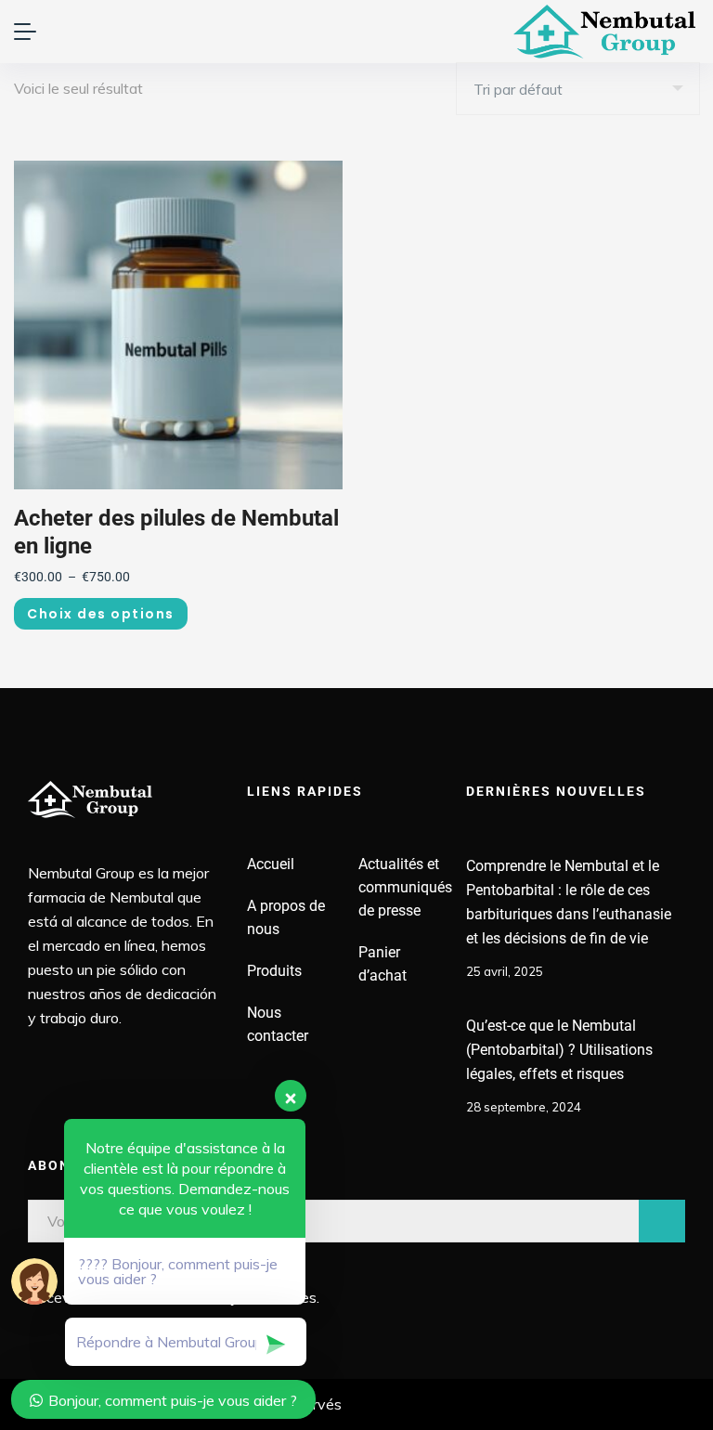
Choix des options (101, 613)
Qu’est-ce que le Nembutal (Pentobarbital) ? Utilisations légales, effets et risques (559, 1050)
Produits (274, 971)
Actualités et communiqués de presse (405, 887)
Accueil (270, 864)
